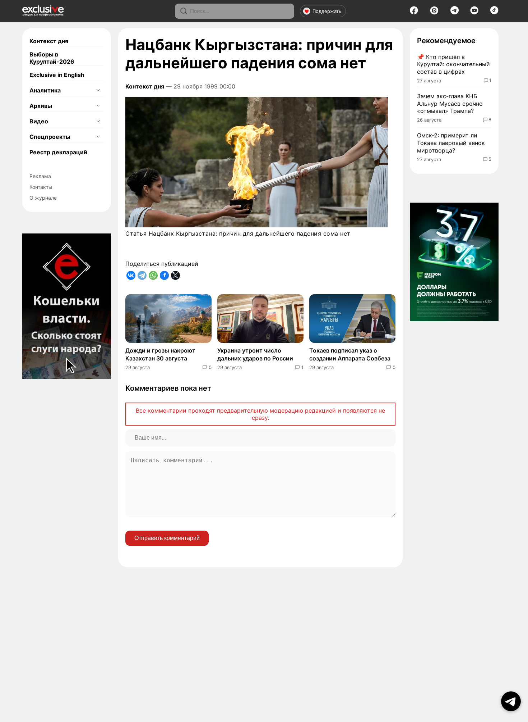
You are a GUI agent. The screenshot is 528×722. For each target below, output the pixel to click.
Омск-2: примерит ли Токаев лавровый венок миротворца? (451, 143)
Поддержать (326, 11)
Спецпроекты (49, 136)
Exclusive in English (56, 74)
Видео (38, 121)
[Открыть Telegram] (511, 701)
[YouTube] (474, 12)
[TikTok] (494, 12)
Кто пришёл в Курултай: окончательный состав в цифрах (453, 64)
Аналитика (45, 90)
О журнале (43, 198)
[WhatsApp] (153, 275)
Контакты (40, 187)
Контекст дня (48, 41)
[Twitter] (175, 275)
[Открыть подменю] (98, 90)
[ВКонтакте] (130, 275)
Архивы (40, 105)
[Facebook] (414, 12)
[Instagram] (434, 12)
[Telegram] (454, 12)
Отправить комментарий (167, 538)
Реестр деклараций (58, 152)
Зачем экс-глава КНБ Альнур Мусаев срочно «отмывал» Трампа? (450, 103)
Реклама (40, 176)
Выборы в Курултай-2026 (51, 58)
